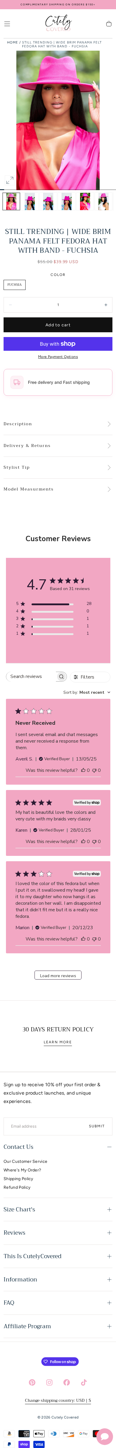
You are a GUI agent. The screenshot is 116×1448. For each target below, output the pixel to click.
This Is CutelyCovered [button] (33, 1256)
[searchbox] (31, 677)
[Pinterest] (32, 1382)
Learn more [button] (58, 1042)
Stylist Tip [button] (17, 467)
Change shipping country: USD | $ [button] (58, 1400)
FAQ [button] (9, 1303)
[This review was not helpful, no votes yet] (94, 770)
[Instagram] (49, 1382)
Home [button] (12, 42)
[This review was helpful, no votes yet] (83, 770)
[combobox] (86, 692)
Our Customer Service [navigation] (25, 1161)
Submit (97, 1126)
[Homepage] (58, 24)
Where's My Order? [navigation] (22, 1170)
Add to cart (58, 325)
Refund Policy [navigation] (17, 1187)
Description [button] (18, 424)
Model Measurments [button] (29, 489)
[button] (7, 23)
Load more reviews (58, 976)
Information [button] (20, 1279)
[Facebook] (66, 1382)
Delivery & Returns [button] (27, 445)
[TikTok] (84, 1382)
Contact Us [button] (18, 1147)
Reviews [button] (14, 1233)
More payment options (58, 357)
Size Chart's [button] (19, 1209)
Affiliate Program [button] (27, 1326)
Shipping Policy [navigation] (18, 1178)
